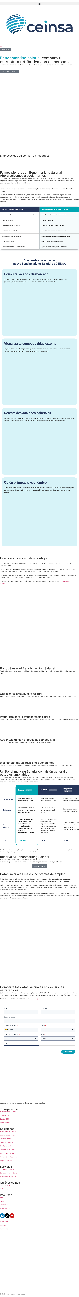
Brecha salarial (5, 1146)
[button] (39, 3)
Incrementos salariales (8, 1153)
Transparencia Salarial (8, 1112)
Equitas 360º (4, 1119)
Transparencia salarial (8, 1131)
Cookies (3, 1225)
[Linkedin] (2, 1215)
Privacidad (4, 1221)
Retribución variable (7, 1150)
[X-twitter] (7, 1215)
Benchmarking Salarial (8, 1176)
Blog (1, 1197)
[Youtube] (12, 1215)
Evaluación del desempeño (10, 1157)
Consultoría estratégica (8, 1173)
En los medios (5, 1189)
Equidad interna (5, 1139)
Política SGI (4, 1229)
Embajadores (5, 1123)
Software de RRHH (7, 1169)
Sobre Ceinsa (5, 1185)
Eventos (3, 1201)
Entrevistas (4, 1205)
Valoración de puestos (8, 1135)
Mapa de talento (6, 1161)
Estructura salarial (6, 1142)
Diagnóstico (4, 1115)
